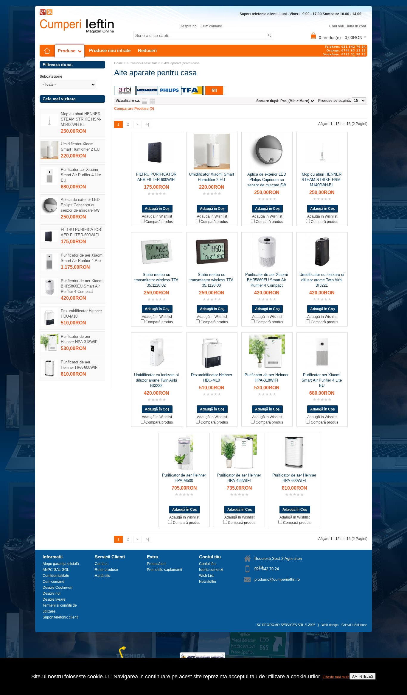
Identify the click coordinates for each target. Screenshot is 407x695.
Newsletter (207, 582)
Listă (144, 101)
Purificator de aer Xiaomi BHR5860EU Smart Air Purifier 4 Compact (82, 286)
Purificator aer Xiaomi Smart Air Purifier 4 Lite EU (81, 174)
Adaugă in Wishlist (157, 216)
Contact (101, 564)
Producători (156, 564)
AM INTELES (362, 676)
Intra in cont (356, 26)
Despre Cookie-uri (57, 587)
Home (118, 63)
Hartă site (102, 576)
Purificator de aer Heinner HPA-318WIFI (80, 339)
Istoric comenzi (211, 570)
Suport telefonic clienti (60, 617)
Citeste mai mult (336, 677)
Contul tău (207, 564)
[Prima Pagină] (47, 51)
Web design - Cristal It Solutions (344, 625)
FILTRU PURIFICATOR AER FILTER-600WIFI (81, 232)
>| (147, 124)
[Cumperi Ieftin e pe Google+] (43, 14)
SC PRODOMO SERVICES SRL (280, 625)
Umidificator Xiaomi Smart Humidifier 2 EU (80, 147)
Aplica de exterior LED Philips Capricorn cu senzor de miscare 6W (80, 205)
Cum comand (211, 26)
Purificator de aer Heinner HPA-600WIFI (80, 365)
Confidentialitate (56, 576)
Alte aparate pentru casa (182, 63)
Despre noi (189, 26)
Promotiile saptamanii (164, 570)
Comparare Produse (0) (134, 109)
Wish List (206, 576)
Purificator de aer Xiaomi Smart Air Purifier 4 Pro (82, 258)
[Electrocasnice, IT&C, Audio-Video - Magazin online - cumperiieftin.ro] (49, 14)
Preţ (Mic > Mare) (294, 101)
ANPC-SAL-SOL (56, 570)
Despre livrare (54, 599)
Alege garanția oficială (61, 564)
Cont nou (336, 26)
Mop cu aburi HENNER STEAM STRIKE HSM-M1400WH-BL (81, 119)
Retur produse (106, 570)
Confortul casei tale (143, 63)
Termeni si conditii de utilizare (60, 608)
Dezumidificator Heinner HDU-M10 (81, 313)
